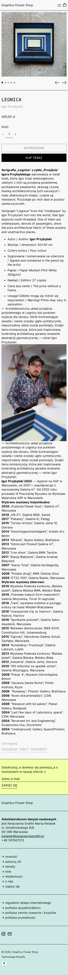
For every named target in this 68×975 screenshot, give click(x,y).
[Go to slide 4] (11, 82)
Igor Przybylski (12, 106)
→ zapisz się (10, 886)
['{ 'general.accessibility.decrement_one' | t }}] (2, 134)
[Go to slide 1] (2, 82)
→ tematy (8, 866)
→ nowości (9, 856)
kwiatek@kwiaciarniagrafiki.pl (23, 836)
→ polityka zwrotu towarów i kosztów (29, 913)
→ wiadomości (12, 876)
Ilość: (5, 127)
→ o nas (7, 881)
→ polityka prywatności (18, 917)
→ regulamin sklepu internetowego (26, 903)
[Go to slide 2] (5, 82)
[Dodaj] (15, 134)
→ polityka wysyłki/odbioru (21, 908)
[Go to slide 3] (8, 82)
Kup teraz (34, 158)
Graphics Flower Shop (17, 5)
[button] (64, 5)
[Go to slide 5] (14, 82)
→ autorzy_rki (11, 861)
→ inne (6, 871)
